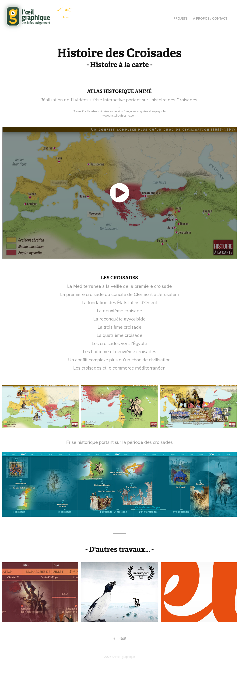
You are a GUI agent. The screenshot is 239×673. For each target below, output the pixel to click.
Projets (180, 18)
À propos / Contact (210, 18)
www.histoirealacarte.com (119, 115)
